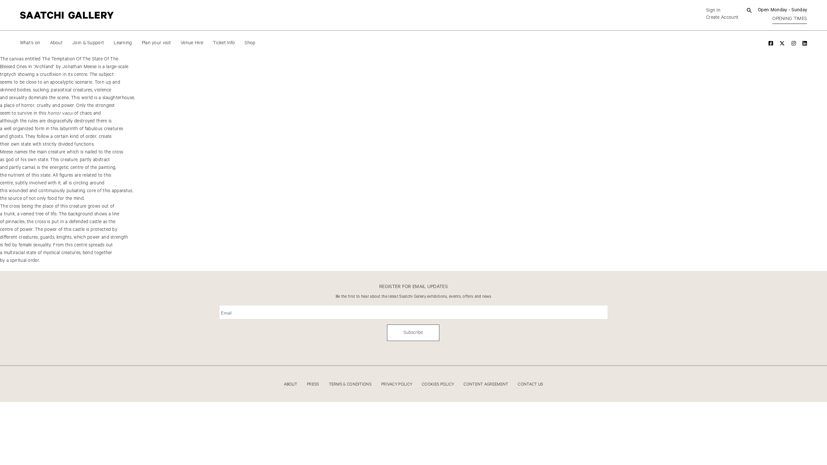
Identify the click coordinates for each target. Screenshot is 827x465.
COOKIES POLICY (438, 384)
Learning (123, 43)
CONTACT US (530, 384)
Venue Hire (192, 43)
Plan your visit (156, 43)
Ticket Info (224, 43)
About (56, 43)
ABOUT (291, 384)
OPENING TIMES (789, 18)
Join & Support (88, 43)
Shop (250, 43)
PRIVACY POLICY (396, 384)
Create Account (722, 17)
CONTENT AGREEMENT (486, 384)
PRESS (313, 384)
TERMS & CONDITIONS (350, 384)
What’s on (30, 43)
